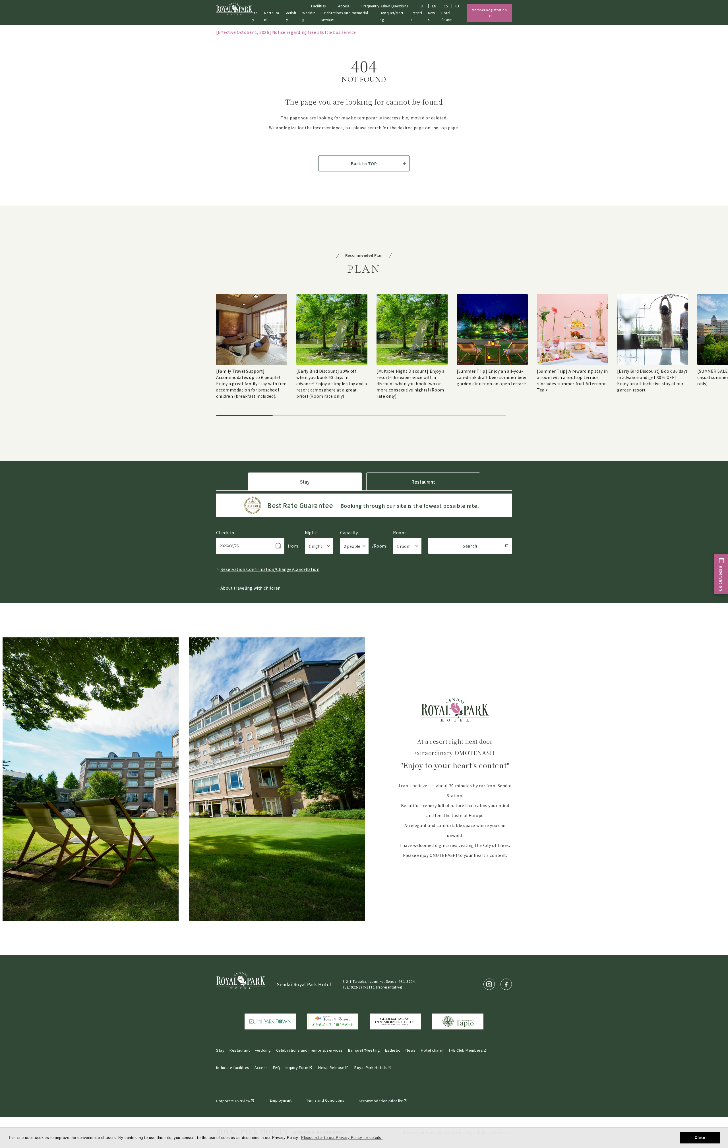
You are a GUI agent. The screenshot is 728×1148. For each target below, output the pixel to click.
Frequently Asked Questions (384, 5)
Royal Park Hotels (370, 1067)
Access (343, 5)
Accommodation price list (381, 1101)
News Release (331, 1067)
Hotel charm (432, 1050)
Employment (281, 1100)
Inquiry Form (297, 1067)
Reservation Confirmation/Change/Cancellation (270, 569)
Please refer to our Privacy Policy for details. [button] (341, 1137)
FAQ (276, 1067)
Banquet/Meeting (364, 1050)
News (411, 1050)
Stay (255, 16)
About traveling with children (250, 588)
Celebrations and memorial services (309, 1050)
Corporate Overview (233, 1101)
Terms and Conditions (325, 1100)
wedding (263, 1050)
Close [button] (700, 1138)
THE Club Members (465, 1050)
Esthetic (416, 16)
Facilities (318, 5)
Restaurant (271, 16)
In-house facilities (232, 1067)
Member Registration (489, 9)
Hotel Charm (447, 16)
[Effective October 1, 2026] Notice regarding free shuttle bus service (286, 32)
